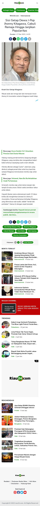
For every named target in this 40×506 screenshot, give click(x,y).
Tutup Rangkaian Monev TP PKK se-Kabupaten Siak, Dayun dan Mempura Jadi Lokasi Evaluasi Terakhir (23, 343)
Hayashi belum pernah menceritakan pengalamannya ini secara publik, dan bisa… (19, 212)
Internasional (25, 16)
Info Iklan (32, 481)
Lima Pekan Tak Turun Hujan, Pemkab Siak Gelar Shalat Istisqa (24, 333)
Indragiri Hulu (8, 10)
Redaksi (7, 481)
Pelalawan (21, 10)
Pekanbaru (15, 327)
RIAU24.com (14, 16)
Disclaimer (15, 484)
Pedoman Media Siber (19, 481)
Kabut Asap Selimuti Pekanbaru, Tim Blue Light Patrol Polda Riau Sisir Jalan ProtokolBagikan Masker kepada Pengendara (24, 323)
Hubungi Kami (26, 484)
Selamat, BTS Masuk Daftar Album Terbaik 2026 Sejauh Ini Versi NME (26, 278)
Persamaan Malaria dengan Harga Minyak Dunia (25, 456)
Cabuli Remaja (9, 231)
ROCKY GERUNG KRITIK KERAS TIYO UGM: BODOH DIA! (28, 308)
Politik (16, 410)
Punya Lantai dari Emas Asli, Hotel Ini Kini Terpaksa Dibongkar (25, 267)
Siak (12, 337)
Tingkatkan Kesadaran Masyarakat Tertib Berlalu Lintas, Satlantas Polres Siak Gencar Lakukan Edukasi (25, 443)
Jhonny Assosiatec (20, 235)
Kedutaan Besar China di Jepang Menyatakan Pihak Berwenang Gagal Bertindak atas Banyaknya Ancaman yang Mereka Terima (26, 255)
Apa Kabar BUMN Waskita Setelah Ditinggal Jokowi (24, 406)
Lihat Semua (28, 242)
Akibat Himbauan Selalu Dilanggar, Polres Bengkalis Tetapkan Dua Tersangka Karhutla (25, 419)
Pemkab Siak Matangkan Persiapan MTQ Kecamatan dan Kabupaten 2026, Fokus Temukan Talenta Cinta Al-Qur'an (25, 431)
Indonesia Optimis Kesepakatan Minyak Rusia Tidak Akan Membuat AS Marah (24, 290)
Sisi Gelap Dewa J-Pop (12, 227)
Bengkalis (18, 424)
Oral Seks (21, 231)
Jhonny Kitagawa (30, 227)
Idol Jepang (32, 231)
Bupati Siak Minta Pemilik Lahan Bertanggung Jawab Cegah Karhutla (23, 352)
